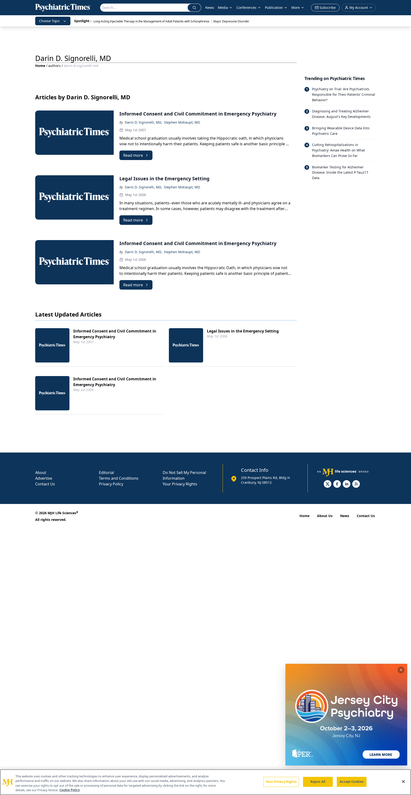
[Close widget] (401, 670)
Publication (274, 7)
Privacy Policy (111, 484)
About (40, 472)
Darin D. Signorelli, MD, (143, 122)
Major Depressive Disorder (231, 21)
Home (40, 65)
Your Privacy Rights (180, 484)
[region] (205, 782)
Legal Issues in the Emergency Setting (243, 331)
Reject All (317, 782)
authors (54, 65)
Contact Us (45, 484)
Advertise (43, 478)
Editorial (106, 472)
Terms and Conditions (118, 478)
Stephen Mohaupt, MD (182, 122)
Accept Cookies (351, 782)
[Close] (403, 781)
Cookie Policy (69, 790)
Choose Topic (49, 21)
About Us (325, 515)
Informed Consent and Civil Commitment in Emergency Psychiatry (114, 333)
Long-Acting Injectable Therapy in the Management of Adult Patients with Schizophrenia (151, 21)
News (209, 7)
